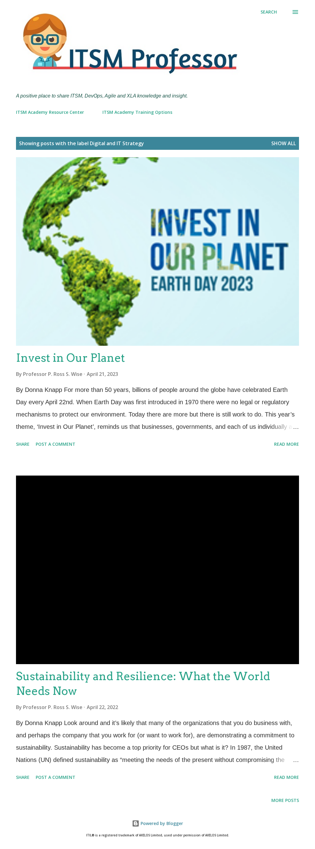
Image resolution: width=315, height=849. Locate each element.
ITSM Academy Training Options (137, 112)
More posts (285, 800)
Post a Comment (55, 444)
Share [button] (23, 444)
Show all (283, 143)
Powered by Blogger (161, 823)
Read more (286, 444)
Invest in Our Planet (70, 358)
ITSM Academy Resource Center (50, 112)
